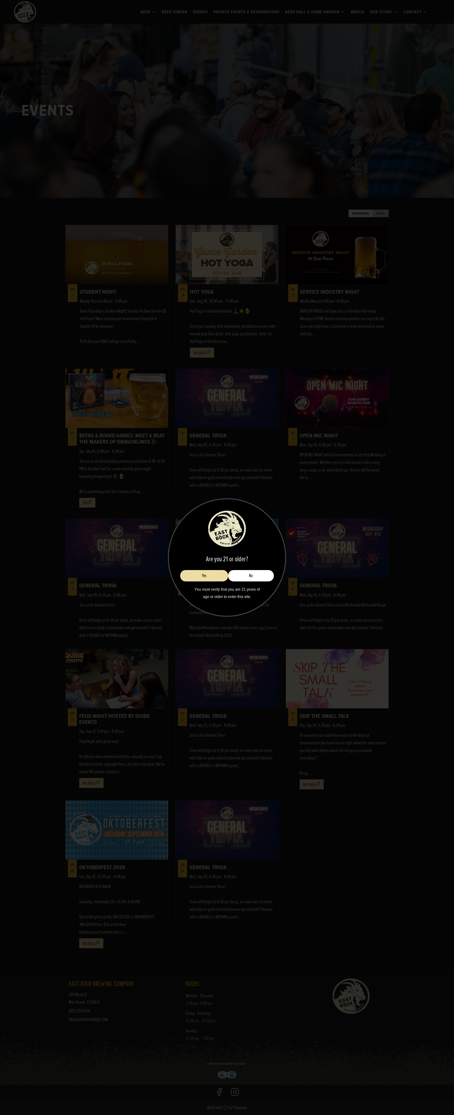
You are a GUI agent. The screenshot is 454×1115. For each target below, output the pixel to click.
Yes (204, 576)
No (251, 576)
